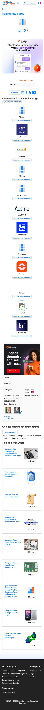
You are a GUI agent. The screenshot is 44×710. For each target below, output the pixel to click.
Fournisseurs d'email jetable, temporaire (11, 474)
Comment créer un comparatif (13, 670)
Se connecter (29, 3)
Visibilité (7, 396)
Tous (4, 9)
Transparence (35, 670)
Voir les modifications (9, 417)
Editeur (27, 396)
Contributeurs (10, 404)
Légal (32, 674)
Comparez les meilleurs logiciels (14, 674)
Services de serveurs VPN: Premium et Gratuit (12, 519)
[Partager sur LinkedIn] (34, 92)
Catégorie (8, 390)
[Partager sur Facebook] (26, 92)
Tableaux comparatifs (10, 677)
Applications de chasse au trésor (11, 496)
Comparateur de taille (10, 683)
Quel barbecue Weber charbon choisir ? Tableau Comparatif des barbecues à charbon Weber (12, 591)
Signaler (14, 93)
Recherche (18, 3)
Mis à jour (8, 399)
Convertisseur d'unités (10, 680)
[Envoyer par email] (22, 92)
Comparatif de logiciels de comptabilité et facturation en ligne (13, 452)
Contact (33, 677)
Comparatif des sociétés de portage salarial (13, 542)
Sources (7, 383)
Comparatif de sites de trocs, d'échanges (13, 635)
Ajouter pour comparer (12, 102)
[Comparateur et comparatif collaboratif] (9, 3)
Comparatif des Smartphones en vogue (11, 613)
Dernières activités (9, 692)
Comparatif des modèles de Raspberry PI (11, 565)
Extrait (6, 377)
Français (39, 3)
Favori (19, 30)
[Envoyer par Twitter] (30, 92)
